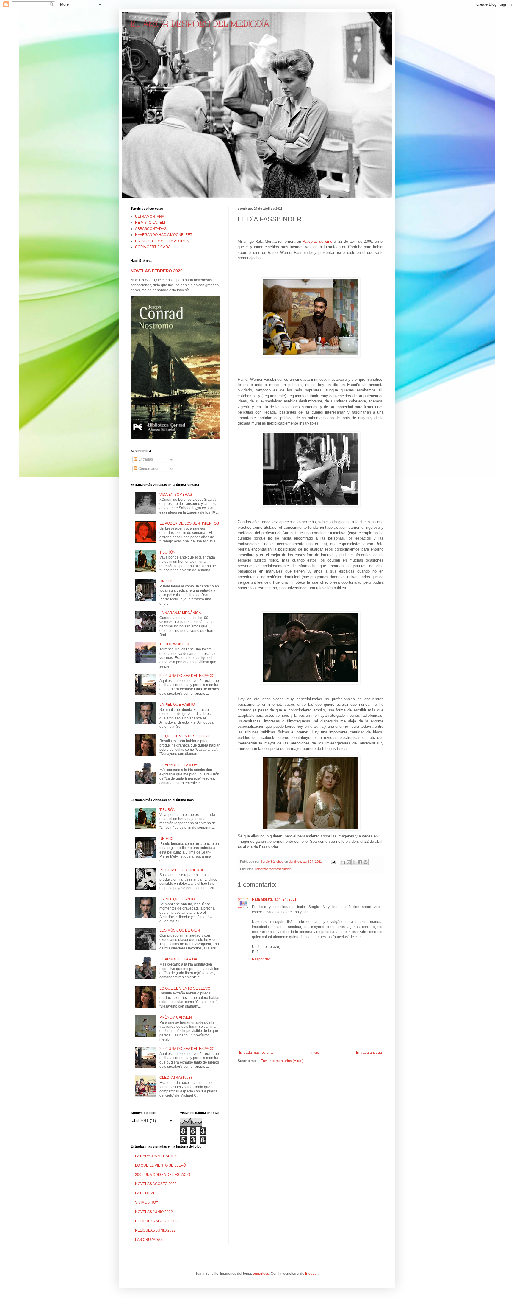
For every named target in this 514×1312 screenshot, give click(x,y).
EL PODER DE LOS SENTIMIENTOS (189, 523)
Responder (261, 959)
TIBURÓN (167, 552)
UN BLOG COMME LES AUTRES (162, 241)
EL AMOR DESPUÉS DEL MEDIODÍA (200, 23)
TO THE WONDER (174, 644)
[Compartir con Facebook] (360, 862)
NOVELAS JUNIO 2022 (154, 1212)
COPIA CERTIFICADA (152, 247)
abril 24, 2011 (286, 899)
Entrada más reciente (256, 1052)
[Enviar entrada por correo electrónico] (333, 861)
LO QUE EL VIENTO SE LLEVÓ (184, 736)
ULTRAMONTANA (149, 216)
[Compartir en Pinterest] (366, 862)
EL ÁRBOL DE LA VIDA (178, 765)
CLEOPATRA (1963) (175, 1077)
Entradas (145, 459)
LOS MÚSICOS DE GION (179, 930)
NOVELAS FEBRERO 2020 (157, 270)
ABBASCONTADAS (151, 229)
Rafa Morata (262, 899)
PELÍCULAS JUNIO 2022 (155, 1230)
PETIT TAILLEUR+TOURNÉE (183, 870)
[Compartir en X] (354, 862)
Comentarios (148, 469)
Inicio (315, 1052)
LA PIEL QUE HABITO (177, 704)
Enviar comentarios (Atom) (282, 1061)
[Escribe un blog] (349, 862)
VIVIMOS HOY (146, 1202)
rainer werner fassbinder (273, 869)
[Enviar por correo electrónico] (343, 862)
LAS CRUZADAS (149, 1240)
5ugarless (261, 1273)
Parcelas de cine (318, 241)
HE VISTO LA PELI (150, 222)
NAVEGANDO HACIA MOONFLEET (163, 235)
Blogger (311, 1273)
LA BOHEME (145, 1193)
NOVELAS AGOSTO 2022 (156, 1184)
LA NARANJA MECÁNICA (180, 613)
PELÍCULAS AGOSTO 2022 (157, 1221)
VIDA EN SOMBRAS (175, 494)
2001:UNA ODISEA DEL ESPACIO (186, 676)
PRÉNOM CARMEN (175, 1017)
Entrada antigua (369, 1052)
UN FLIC (166, 581)
